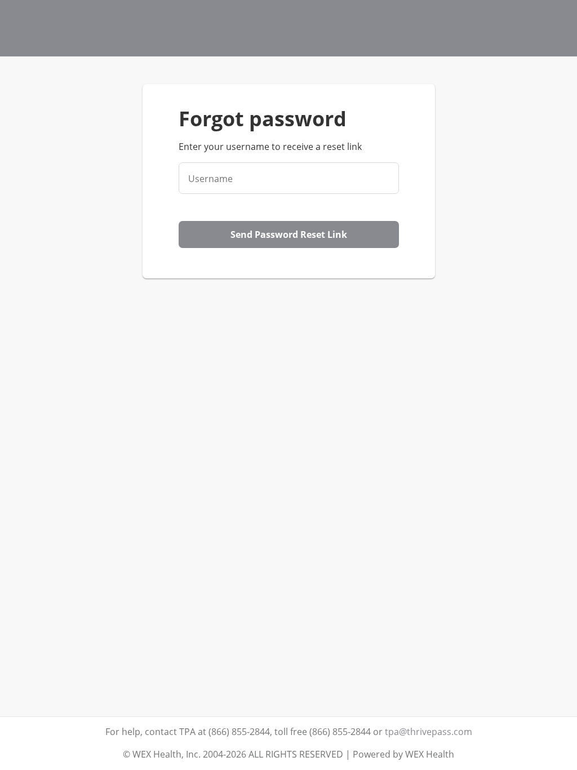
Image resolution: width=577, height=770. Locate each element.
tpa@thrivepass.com (428, 731)
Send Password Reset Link (288, 234)
